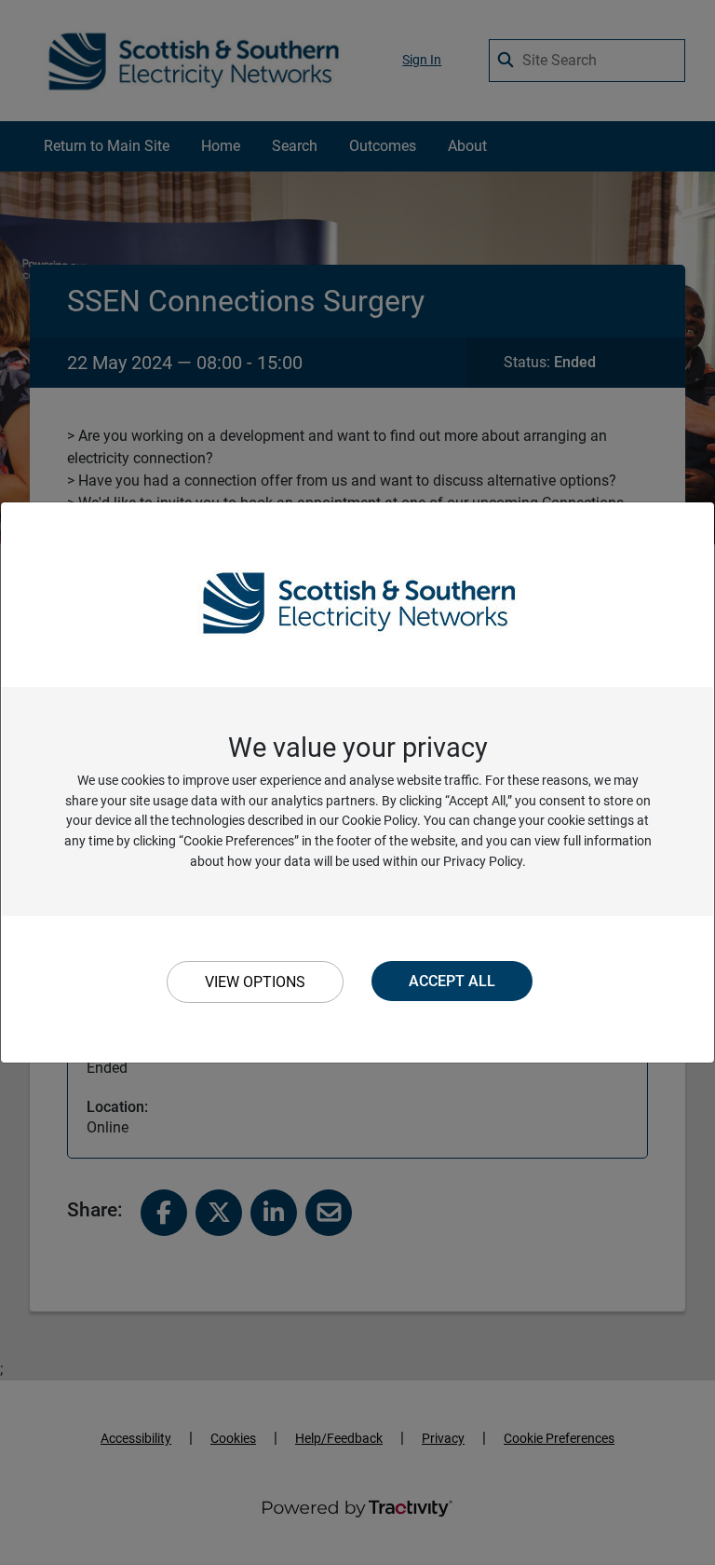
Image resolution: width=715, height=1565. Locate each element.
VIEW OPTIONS (255, 982)
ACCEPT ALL (452, 981)
